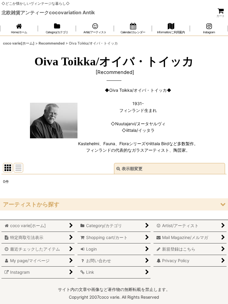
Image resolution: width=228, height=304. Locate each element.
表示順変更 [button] (132, 168)
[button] (114, 204)
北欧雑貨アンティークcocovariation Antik (48, 12)
